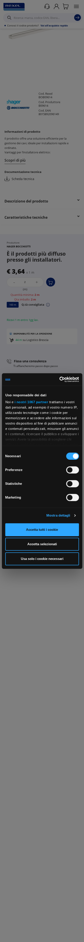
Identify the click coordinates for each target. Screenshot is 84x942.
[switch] (72, 469)
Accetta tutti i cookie (42, 529)
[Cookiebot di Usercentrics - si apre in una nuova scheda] (60, 379)
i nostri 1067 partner (31, 402)
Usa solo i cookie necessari (42, 559)
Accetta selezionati (42, 544)
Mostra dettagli (58, 515)
